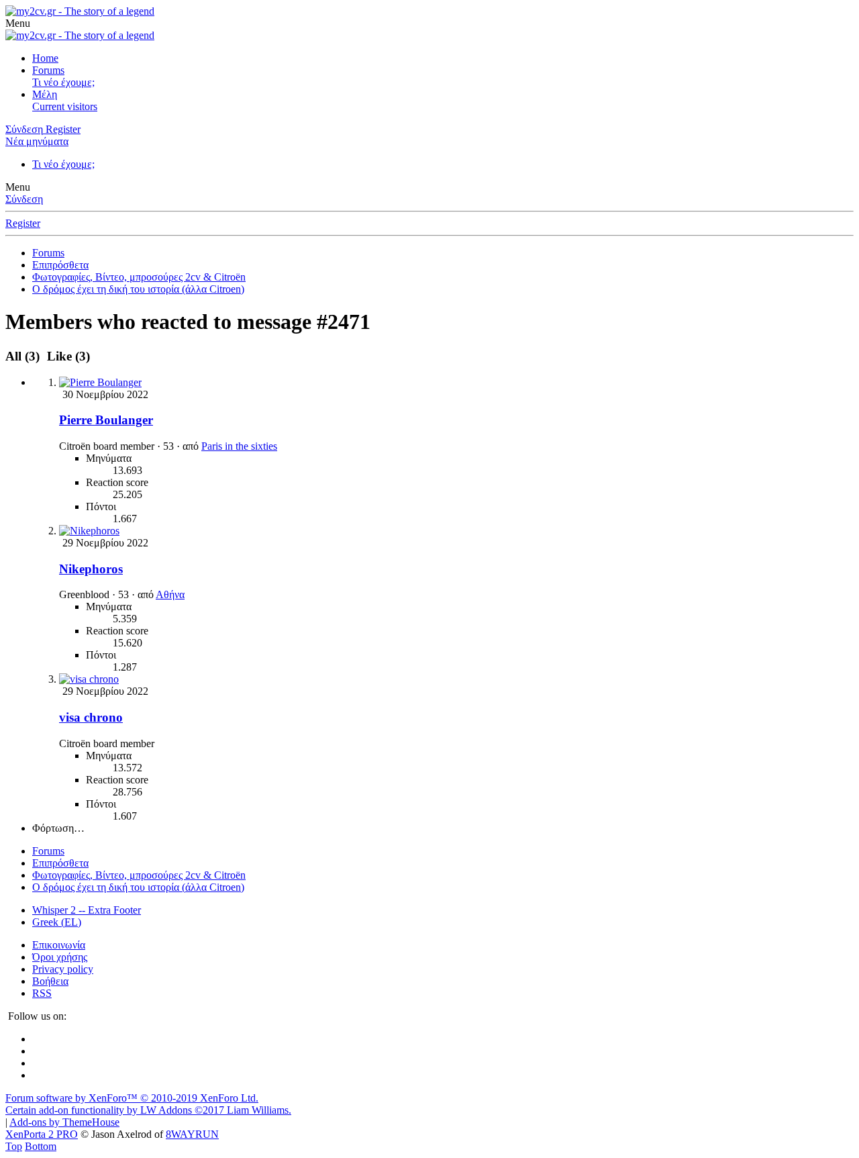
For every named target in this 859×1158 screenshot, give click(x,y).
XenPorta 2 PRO (41, 1134)
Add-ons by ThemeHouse (64, 1122)
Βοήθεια (50, 981)
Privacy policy (62, 969)
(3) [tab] (24, 356)
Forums (48, 70)
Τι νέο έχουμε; (63, 82)
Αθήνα (170, 594)
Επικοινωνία (58, 945)
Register (22, 223)
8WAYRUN (192, 1134)
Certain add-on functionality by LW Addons (148, 1110)
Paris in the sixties (239, 446)
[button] (17, 23)
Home (45, 58)
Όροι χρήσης (59, 957)
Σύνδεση (24, 199)
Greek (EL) (56, 922)
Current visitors (64, 106)
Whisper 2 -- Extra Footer (86, 910)
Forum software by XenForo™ (131, 1098)
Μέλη (44, 94)
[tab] (66, 356)
